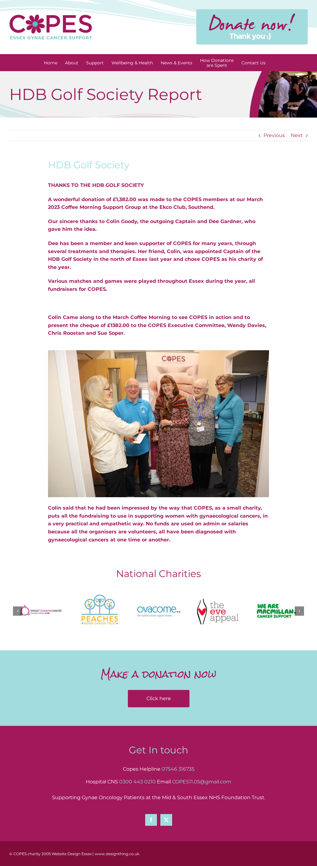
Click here (158, 698)
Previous (274, 135)
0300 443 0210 (137, 782)
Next (297, 135)
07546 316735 (178, 769)
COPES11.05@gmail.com (201, 782)
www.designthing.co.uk (117, 853)
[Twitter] (166, 820)
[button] (17, 611)
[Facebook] (151, 820)
